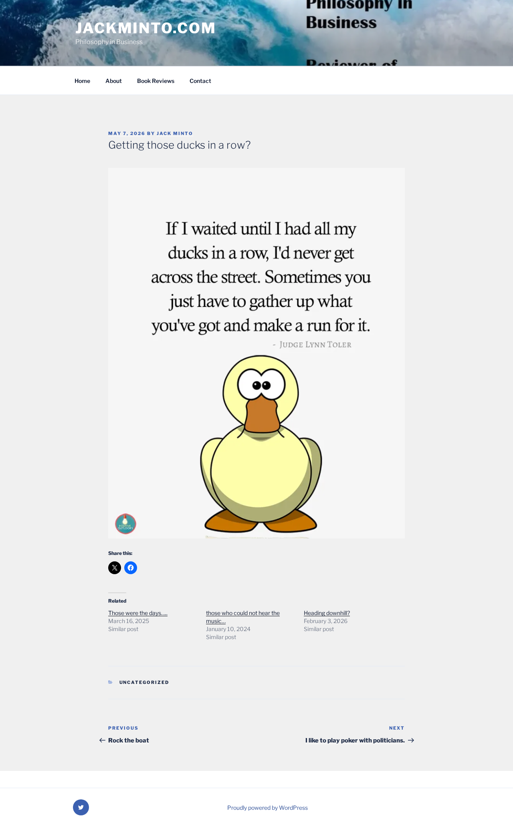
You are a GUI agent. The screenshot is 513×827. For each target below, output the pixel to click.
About (113, 80)
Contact (200, 80)
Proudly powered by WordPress (267, 807)
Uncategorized (144, 682)
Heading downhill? (327, 612)
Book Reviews (155, 80)
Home (82, 80)
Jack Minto (175, 133)
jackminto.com (145, 28)
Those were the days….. (138, 612)
